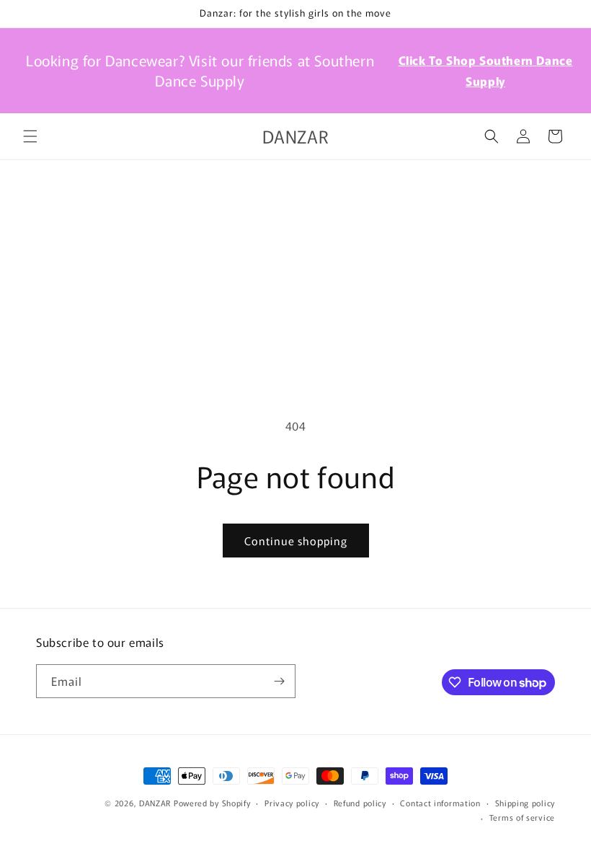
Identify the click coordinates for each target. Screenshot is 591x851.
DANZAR (155, 802)
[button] (30, 136)
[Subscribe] (279, 681)
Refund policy (360, 802)
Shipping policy (525, 802)
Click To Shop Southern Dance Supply (486, 70)
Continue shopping (295, 540)
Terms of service (522, 817)
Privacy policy (292, 802)
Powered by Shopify (212, 802)
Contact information (440, 802)
